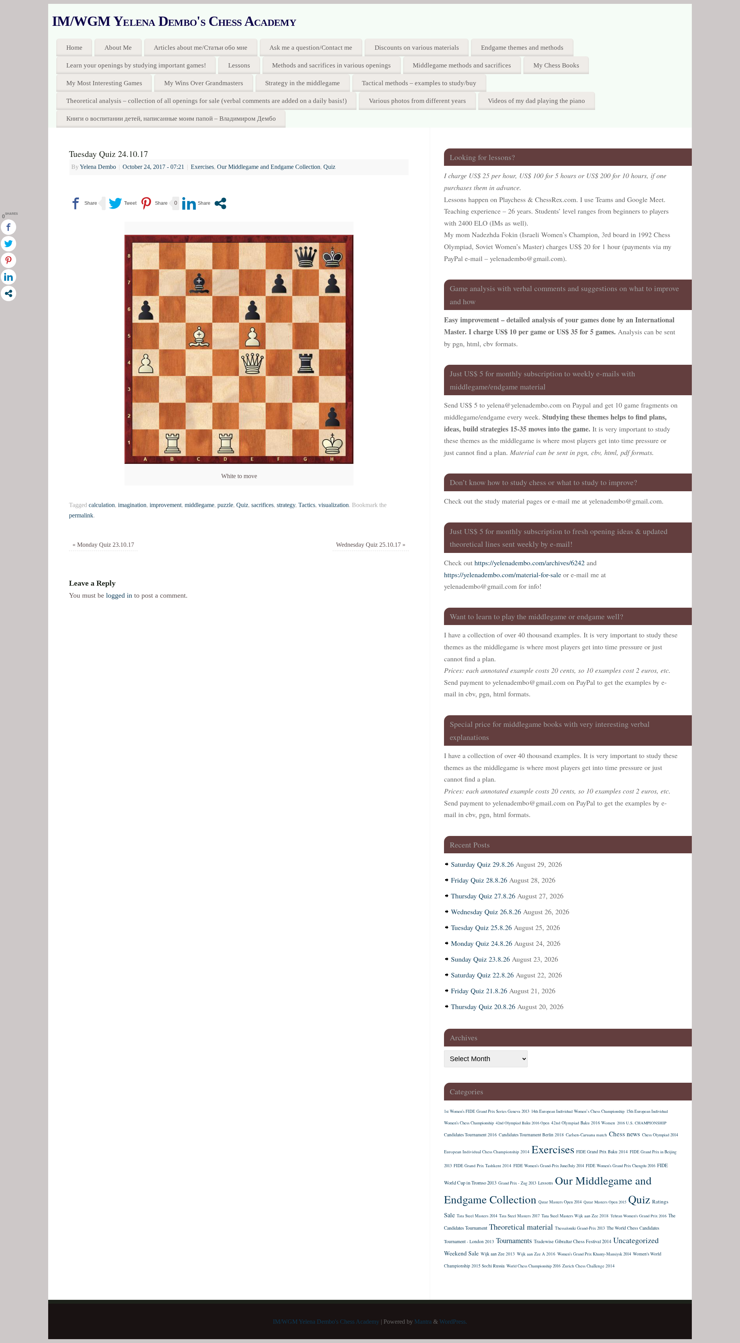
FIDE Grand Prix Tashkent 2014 (482, 1165)
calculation (102, 505)
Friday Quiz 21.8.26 (479, 990)
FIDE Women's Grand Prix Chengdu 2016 (620, 1165)
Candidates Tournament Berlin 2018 (531, 1134)
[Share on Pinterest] (154, 203)
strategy (286, 505)
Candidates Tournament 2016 (470, 1134)
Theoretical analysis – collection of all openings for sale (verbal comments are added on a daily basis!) (206, 100)
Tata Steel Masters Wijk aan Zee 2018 (575, 1215)
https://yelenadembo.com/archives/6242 (529, 562)
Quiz (329, 166)
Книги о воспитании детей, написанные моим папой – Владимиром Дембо (171, 118)
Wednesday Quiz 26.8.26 (486, 911)
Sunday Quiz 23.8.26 (480, 959)
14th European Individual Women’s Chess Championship (577, 1111)
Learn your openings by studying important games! (136, 65)
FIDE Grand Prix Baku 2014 (602, 1151)
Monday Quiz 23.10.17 (103, 544)
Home (74, 47)
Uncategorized (636, 1240)
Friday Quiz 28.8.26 (479, 880)
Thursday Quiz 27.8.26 (483, 895)
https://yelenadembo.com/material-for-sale (502, 574)
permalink (81, 515)
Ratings (660, 1201)
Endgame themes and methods (522, 47)
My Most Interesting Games (104, 83)
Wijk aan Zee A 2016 (536, 1254)
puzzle (225, 505)
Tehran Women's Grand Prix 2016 (638, 1215)
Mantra (423, 1321)
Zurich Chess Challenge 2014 (588, 1266)
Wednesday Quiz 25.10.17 (370, 544)
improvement (166, 505)
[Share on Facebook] (83, 203)
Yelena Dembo (98, 166)
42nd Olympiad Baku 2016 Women (583, 1123)
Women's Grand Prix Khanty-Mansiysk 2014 (594, 1254)
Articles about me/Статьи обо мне (200, 47)
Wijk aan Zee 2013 (498, 1254)
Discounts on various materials (417, 47)
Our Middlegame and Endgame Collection (268, 166)
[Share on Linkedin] (196, 203)
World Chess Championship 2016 (533, 1266)
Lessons (239, 65)
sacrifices (262, 505)
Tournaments (514, 1240)
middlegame (199, 505)
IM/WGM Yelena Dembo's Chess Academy (174, 21)
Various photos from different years (417, 100)
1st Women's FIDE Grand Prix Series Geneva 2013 (486, 1111)
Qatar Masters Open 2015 (605, 1202)
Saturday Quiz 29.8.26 (482, 864)
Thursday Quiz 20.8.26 (483, 1006)
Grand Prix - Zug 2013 (517, 1183)
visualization (333, 505)
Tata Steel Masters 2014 (477, 1215)
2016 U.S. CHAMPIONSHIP (641, 1123)
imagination (132, 505)
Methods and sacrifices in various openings (331, 65)
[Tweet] (122, 203)
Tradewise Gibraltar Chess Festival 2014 (572, 1241)
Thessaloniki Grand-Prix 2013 (580, 1228)
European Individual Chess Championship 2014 (487, 1151)
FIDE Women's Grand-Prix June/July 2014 (548, 1165)
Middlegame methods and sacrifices (462, 65)
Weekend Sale (461, 1253)
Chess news (624, 1133)
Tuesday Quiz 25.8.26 (481, 927)
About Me (118, 47)
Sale (449, 1215)
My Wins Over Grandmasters (203, 83)
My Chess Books (556, 65)
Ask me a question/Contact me (310, 47)
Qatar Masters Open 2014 (560, 1202)
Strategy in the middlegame (302, 83)
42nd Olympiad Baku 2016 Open (522, 1123)
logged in (119, 595)
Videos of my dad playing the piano (536, 100)
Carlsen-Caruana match (586, 1134)
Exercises (202, 166)
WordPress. (453, 1321)
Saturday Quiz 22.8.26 (482, 974)
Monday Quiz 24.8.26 (481, 943)
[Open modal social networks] (220, 203)
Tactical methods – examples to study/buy (419, 83)
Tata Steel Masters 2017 (519, 1215)
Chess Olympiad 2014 (660, 1134)
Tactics (306, 505)
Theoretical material (521, 1227)
